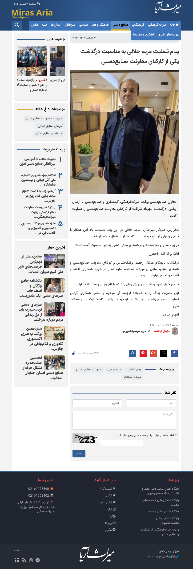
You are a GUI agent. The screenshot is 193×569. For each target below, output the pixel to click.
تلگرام (108, 530)
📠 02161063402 (41, 495)
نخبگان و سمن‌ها (143, 34)
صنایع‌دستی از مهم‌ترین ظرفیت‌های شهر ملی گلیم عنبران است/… (40, 264)
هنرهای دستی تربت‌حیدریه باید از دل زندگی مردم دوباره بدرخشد (41, 312)
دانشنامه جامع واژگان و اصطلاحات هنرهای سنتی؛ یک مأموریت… (41, 288)
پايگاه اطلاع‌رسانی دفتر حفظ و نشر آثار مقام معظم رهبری (160, 491)
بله (110, 516)
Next (21, 72)
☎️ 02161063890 (41, 489)
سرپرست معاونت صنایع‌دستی (44, 118)
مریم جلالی (114, 369)
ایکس (108, 495)
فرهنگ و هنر (100, 24)
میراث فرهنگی (157, 24)
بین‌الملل (70, 24)
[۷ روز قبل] (40, 61)
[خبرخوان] (24, 560)
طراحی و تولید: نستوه (159, 557)
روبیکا (108, 523)
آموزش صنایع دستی (50, 126)
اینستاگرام (106, 489)
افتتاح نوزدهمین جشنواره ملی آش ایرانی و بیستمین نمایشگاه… (38, 180)
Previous (60, 72)
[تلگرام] (38, 560)
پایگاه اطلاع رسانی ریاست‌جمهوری (167, 521)
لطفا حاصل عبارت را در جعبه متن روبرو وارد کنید (146, 435)
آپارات (108, 509)
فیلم (44, 24)
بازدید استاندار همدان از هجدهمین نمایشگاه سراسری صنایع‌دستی (40, 85)
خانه (172, 24)
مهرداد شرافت (132, 377)
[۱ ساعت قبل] (54, 261)
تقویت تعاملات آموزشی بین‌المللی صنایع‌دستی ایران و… (37, 163)
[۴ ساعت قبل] (54, 309)
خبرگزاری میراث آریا (168, 11)
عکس (34, 24)
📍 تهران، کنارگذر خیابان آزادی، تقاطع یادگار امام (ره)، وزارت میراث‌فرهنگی (35, 507)
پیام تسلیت (134, 369)
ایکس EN (106, 502)
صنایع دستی (120, 24)
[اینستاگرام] (31, 560)
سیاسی (83, 24)
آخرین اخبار (56, 247)
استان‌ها (56, 24)
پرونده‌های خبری (168, 34)
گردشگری (138, 24)
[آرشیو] (17, 560)
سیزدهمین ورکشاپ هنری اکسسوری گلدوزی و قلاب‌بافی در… (38, 228)
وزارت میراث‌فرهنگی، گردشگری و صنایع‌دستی (160, 532)
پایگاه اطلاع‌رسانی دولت (164, 511)
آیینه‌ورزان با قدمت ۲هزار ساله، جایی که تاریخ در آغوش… (39, 196)
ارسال (79, 453)
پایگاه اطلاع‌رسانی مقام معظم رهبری (161, 502)
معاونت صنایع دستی (88, 369)
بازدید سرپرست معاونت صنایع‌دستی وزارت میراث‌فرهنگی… (40, 212)
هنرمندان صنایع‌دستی (49, 133)
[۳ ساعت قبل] (54, 285)
